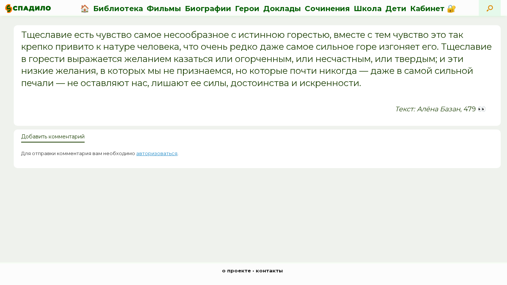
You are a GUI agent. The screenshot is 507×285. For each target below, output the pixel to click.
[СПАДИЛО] (28, 8)
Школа (368, 8)
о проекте (236, 270)
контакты (269, 270)
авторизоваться (156, 153)
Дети (395, 8)
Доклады (282, 8)
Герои (247, 8)
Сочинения (327, 8)
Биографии (208, 8)
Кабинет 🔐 (433, 8)
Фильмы (164, 8)
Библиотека (118, 8)
